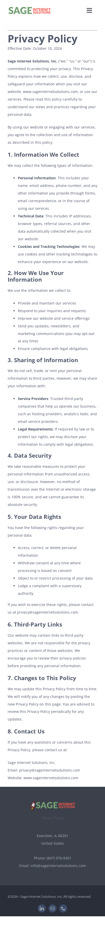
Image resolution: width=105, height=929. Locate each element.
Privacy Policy (52, 817)
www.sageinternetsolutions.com (50, 91)
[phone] (63, 908)
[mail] (52, 908)
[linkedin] (42, 908)
